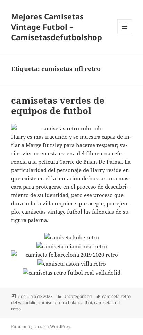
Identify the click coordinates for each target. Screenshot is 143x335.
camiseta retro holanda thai (65, 303)
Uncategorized (77, 296)
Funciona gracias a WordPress (41, 326)
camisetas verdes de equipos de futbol (57, 105)
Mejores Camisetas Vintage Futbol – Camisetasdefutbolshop (56, 26)
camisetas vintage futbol (52, 211)
